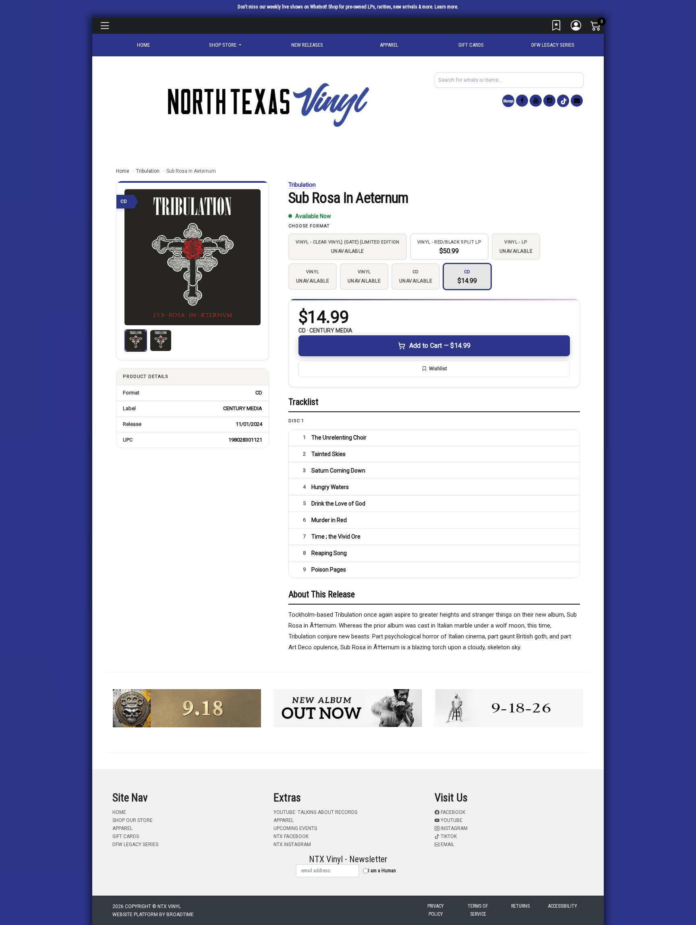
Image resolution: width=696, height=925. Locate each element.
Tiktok (448, 836)
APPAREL (389, 45)
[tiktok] (563, 101)
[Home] (267, 104)
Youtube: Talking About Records (315, 812)
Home (122, 171)
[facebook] (522, 100)
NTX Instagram (292, 844)
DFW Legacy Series (552, 45)
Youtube (450, 820)
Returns (520, 906)
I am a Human (382, 870)
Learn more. (446, 7)
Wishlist (438, 369)
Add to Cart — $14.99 (439, 345)
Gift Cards (471, 45)
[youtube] (536, 100)
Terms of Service (478, 910)
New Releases (307, 45)
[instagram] (549, 100)
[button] (225, 45)
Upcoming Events (295, 828)
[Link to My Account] (576, 27)
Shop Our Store (132, 820)
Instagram (453, 828)
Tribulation (148, 171)
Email (446, 844)
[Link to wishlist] (556, 27)
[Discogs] (508, 101)
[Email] (577, 100)
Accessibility (562, 906)
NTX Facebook (291, 836)
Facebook (452, 812)
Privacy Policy (435, 910)
